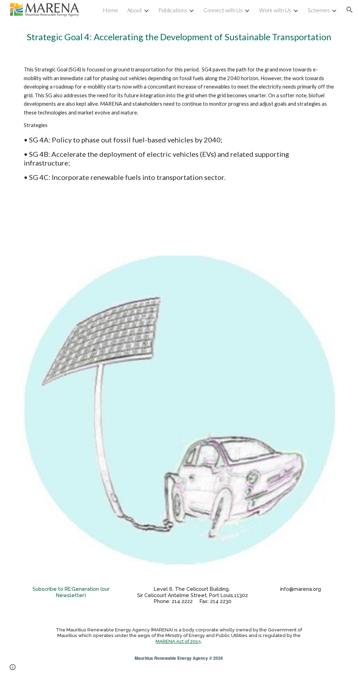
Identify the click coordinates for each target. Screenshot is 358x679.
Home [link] (110, 10)
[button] (349, 9)
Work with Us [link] (275, 10)
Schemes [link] (319, 10)
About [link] (134, 10)
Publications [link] (172, 10)
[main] (179, 37)
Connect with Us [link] (223, 10)
